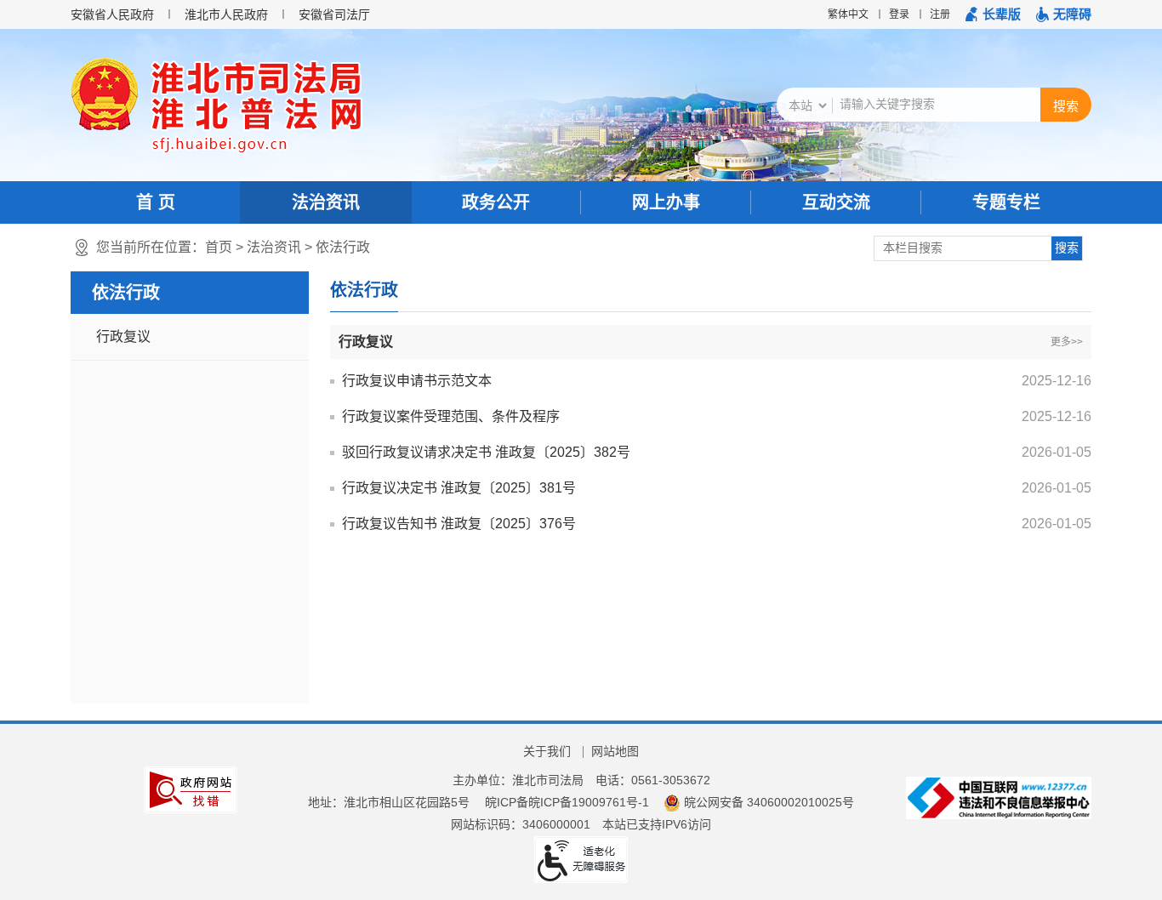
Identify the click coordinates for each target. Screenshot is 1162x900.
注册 (940, 14)
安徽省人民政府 (112, 14)
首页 (218, 247)
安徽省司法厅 (334, 14)
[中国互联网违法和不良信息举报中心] (998, 797)
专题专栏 (1006, 202)
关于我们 (547, 751)
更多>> (1067, 342)
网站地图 (615, 751)
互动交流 (836, 202)
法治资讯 (326, 202)
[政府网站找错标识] (190, 788)
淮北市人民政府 (226, 14)
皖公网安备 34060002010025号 (768, 802)
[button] (993, 14)
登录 (899, 14)
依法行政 (343, 247)
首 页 (155, 202)
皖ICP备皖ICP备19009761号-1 (567, 802)
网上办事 (666, 202)
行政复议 (123, 336)
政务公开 (496, 202)
